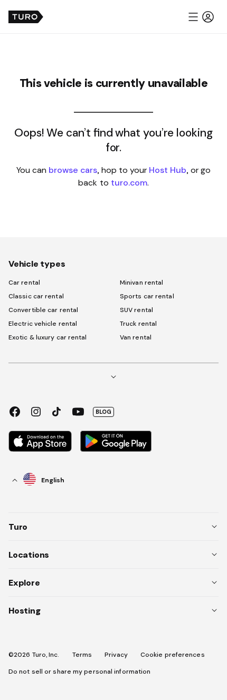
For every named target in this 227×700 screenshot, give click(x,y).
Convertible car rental (43, 310)
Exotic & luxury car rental (47, 337)
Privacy (116, 654)
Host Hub (167, 169)
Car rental (24, 282)
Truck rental (138, 323)
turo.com (129, 182)
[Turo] (25, 17)
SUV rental (136, 310)
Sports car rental (147, 296)
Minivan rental (141, 282)
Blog (103, 412)
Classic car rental (36, 296)
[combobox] (38, 480)
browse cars (73, 169)
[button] (201, 17)
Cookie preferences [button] (172, 654)
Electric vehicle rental (42, 323)
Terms (82, 654)
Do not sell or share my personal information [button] (79, 671)
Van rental (136, 337)
